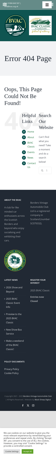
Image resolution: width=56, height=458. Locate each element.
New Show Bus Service (14, 331)
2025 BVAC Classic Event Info (13, 303)
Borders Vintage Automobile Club (37, 396)
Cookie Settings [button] (12, 451)
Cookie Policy (11, 373)
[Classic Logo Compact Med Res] (40, 17)
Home (30, 131)
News (30, 157)
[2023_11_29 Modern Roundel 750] (15, 15)
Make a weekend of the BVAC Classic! (15, 345)
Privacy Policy (11, 369)
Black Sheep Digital (43, 399)
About (30, 137)
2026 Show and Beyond (14, 289)
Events (31, 152)
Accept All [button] (27, 451)
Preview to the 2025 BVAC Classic (14, 318)
